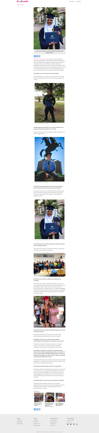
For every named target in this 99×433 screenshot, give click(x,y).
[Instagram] (73, 424)
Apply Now (79, 1)
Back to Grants (20, 4)
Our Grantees (71, 1)
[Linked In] (76, 424)
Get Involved (52, 425)
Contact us (69, 422)
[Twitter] (70, 424)
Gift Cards (37, 425)
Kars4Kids (42, 431)
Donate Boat (36, 422)
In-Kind (53, 422)
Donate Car (36, 420)
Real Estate (37, 423)
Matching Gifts (53, 423)
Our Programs (19, 422)
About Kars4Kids (20, 423)
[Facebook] (68, 424)
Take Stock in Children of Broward (41, 59)
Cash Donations (53, 420)
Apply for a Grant (70, 420)
